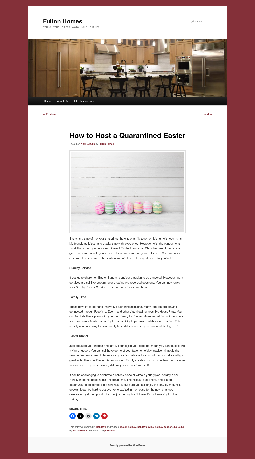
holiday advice (145, 427)
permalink (110, 430)
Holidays (101, 427)
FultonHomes (106, 144)
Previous (49, 114)
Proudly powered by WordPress (127, 445)
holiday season (163, 427)
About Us (62, 101)
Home (47, 101)
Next (208, 114)
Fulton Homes (62, 21)
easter (123, 427)
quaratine (178, 427)
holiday (132, 427)
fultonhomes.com (84, 101)
